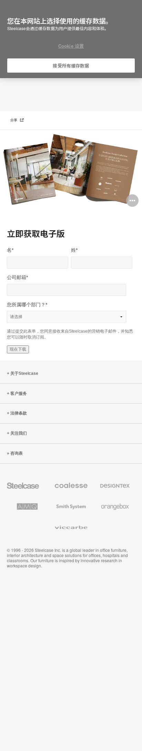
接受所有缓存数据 (71, 65)
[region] (71, 39)
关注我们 (18, 433)
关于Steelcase (24, 373)
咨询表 (16, 453)
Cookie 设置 (71, 46)
